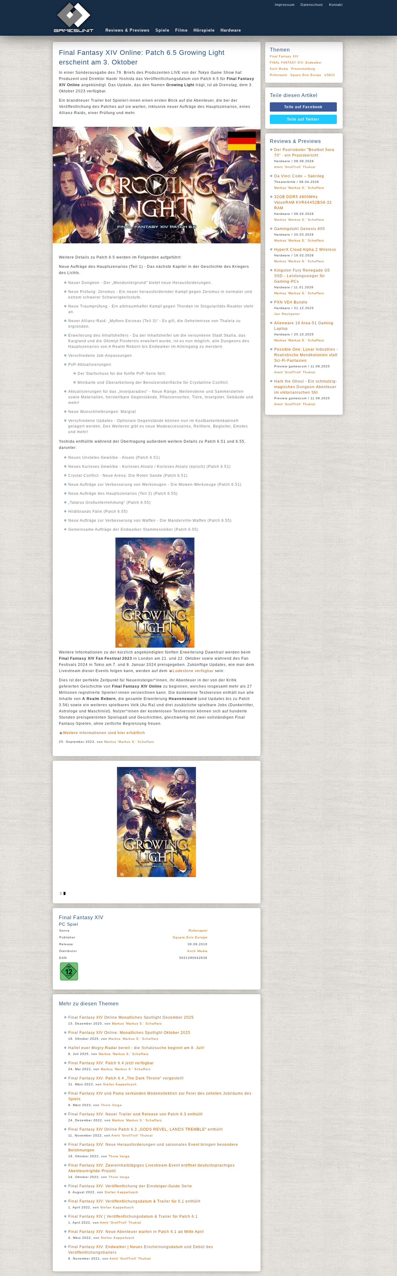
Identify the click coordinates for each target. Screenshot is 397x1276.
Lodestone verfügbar (193, 671)
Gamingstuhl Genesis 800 (299, 229)
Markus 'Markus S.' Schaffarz (129, 741)
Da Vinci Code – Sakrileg (299, 176)
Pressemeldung (303, 68)
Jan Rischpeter (287, 314)
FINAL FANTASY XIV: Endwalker (296, 62)
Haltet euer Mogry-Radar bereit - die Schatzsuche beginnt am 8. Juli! (136, 1048)
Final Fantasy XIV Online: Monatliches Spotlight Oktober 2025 (129, 1032)
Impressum (285, 5)
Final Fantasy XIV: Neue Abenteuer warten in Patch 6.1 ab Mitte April (136, 1231)
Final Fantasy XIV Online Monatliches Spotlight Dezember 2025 (131, 1017)
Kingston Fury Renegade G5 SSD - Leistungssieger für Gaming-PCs (302, 276)
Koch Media (197, 951)
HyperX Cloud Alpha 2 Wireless (305, 249)
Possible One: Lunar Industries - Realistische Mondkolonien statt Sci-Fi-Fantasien (306, 355)
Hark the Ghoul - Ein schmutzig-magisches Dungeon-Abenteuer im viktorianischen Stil (305, 387)
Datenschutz (312, 5)
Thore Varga (111, 1105)
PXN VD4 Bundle (291, 302)
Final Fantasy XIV (284, 56)
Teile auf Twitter (303, 119)
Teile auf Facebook (303, 107)
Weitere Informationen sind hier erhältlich (104, 733)
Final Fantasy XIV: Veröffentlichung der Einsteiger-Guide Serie (130, 1186)
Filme (181, 30)
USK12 (329, 75)
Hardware (231, 30)
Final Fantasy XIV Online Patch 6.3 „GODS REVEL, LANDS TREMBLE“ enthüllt (145, 1129)
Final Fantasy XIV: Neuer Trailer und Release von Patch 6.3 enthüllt (135, 1114)
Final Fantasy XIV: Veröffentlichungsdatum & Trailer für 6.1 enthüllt (134, 1201)
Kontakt (336, 5)
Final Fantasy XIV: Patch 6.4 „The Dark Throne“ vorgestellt (126, 1078)
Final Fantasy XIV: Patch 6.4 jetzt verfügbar (111, 1063)
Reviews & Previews (127, 30)
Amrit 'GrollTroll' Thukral (132, 1135)
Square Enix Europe (190, 937)
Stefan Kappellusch (120, 1084)
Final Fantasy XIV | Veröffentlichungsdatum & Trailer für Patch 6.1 (133, 1216)
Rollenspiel (198, 930)
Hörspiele (204, 30)
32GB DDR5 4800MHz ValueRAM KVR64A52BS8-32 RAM (303, 202)
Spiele (162, 30)
